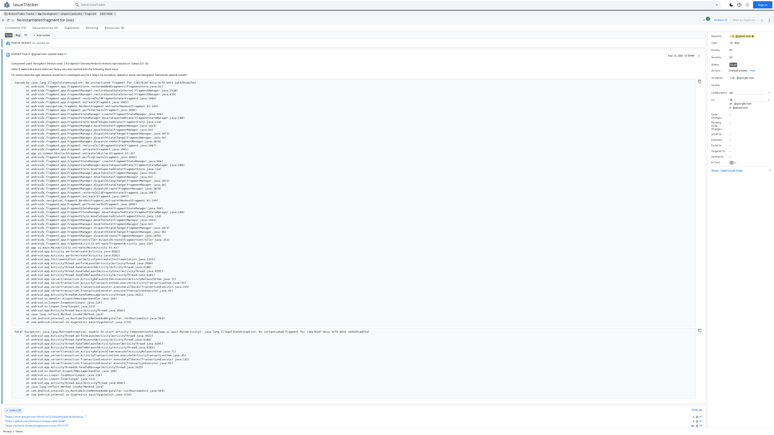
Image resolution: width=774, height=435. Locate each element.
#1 (65, 54)
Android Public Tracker (21, 13)
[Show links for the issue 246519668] (115, 14)
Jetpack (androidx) (71, 13)
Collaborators (719, 92)
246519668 (106, 13)
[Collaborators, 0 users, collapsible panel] (749, 92)
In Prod (715, 162)
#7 (700, 416)
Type (714, 42)
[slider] (708, 229)
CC (713, 100)
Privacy (7, 431)
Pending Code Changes (716, 125)
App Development (47, 13)
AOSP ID (716, 134)
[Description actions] (699, 55)
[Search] (77, 4)
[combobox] (397, 4)
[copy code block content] (699, 81)
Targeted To (718, 151)
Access (716, 70)
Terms (19, 431)
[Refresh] (8, 20)
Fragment (90, 13)
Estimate (716, 140)
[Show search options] (716, 4)
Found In (716, 145)
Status (715, 64)
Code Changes (716, 116)
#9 (700, 425)
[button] (740, 43)
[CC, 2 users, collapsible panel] (749, 100)
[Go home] (3, 20)
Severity (716, 57)
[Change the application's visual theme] (731, 5)
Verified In (717, 156)
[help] (739, 5)
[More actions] (769, 20)
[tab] (15, 27)
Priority (715, 50)
